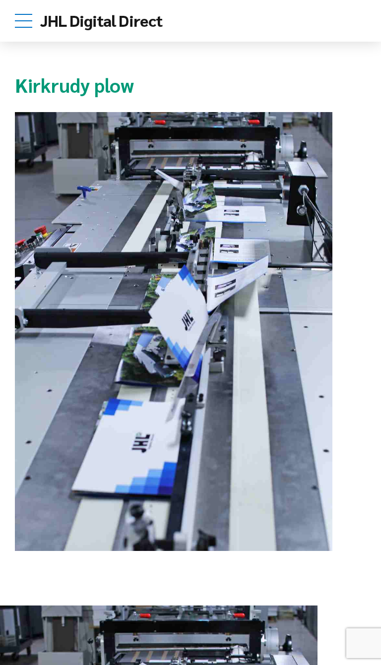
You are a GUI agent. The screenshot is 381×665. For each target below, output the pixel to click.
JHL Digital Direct (101, 20)
